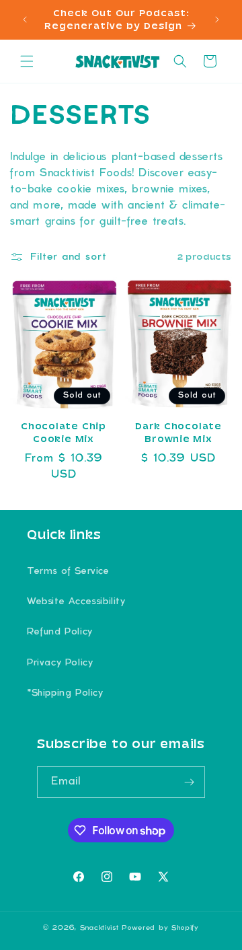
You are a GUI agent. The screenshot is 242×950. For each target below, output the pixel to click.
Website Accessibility (76, 601)
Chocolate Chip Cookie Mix (63, 432)
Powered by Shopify (160, 927)
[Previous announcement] (25, 19)
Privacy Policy (60, 663)
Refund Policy (60, 632)
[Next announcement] (217, 19)
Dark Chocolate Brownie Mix (178, 432)
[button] (27, 61)
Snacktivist (99, 927)
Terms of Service (68, 571)
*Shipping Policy (65, 693)
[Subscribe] (189, 782)
